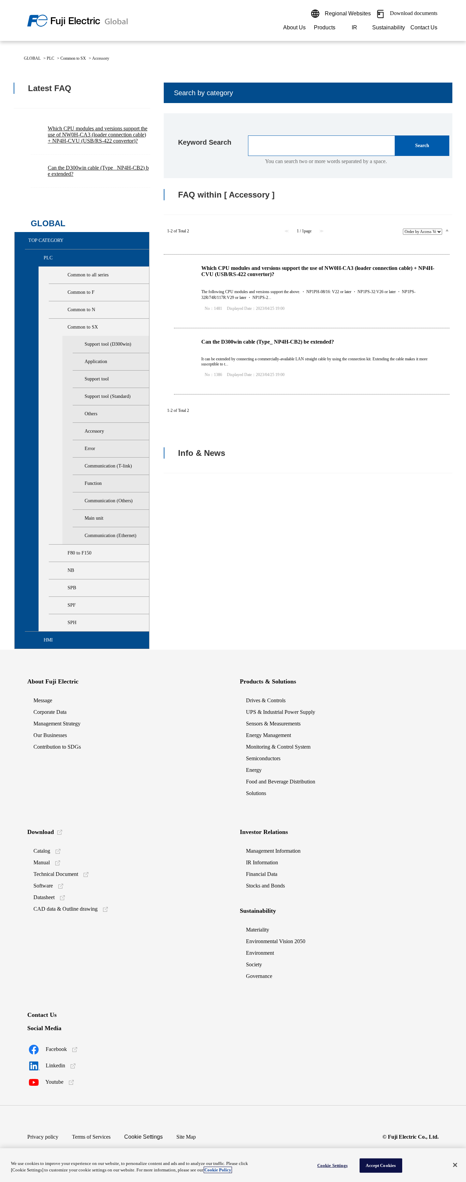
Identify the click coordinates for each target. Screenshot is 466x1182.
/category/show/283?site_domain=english (38, 257)
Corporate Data (50, 712)
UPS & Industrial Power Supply (280, 712)
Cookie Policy (217, 1169)
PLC (50, 58)
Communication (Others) (109, 500)
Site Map (186, 1137)
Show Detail (312, 291)
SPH (72, 622)
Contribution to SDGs (57, 747)
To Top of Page (438, 514)
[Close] (455, 1164)
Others (91, 413)
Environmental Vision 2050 (275, 941)
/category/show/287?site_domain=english (62, 327)
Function (93, 483)
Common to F (81, 292)
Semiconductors (263, 758)
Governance (259, 976)
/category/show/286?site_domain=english (62, 309)
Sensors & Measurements (273, 723)
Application (96, 361)
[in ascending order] (447, 230)
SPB (72, 587)
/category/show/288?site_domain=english (62, 553)
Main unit (94, 518)
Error (90, 448)
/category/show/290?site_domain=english (62, 587)
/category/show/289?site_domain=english (62, 570)
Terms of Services (91, 1137)
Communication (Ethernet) (110, 535)
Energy (254, 770)
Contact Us (423, 27)
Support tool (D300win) (108, 344)
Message (42, 700)
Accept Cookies (381, 1165)
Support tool (97, 378)
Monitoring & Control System (278, 747)
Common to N (81, 309)
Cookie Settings (143, 1137)
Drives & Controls (266, 700)
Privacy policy (42, 1137)
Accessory (94, 431)
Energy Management (268, 735)
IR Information (262, 862)
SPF (72, 605)
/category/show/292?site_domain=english (62, 622)
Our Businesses (50, 735)
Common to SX (73, 58)
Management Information (273, 851)
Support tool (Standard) (108, 396)
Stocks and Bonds (265, 886)
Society (254, 964)
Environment (260, 953)
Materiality (257, 930)
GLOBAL (32, 58)
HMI (48, 640)
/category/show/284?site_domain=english (62, 275)
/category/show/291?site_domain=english (62, 605)
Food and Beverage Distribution (280, 781)
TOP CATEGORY (45, 240)
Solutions (256, 793)
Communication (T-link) (108, 466)
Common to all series (88, 274)
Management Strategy (57, 723)
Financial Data (261, 874)
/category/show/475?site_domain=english (38, 640)
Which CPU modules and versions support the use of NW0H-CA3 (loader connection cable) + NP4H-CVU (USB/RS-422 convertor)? (97, 135)
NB (71, 570)
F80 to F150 (79, 553)
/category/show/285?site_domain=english (62, 292)
